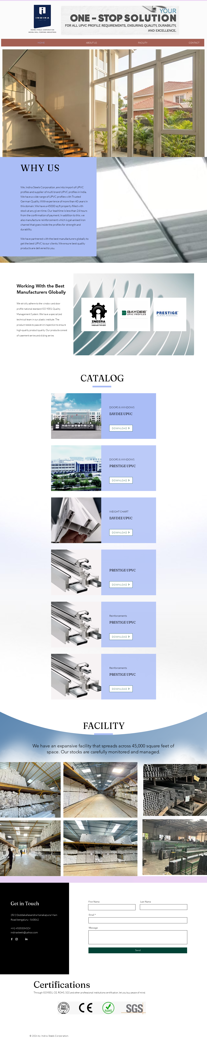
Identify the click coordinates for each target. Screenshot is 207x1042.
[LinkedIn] (26, 939)
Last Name (145, 902)
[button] (103, 108)
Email (91, 915)
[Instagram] (17, 939)
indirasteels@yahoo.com (24, 932)
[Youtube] (31, 939)
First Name (94, 902)
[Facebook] (12, 939)
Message (93, 928)
